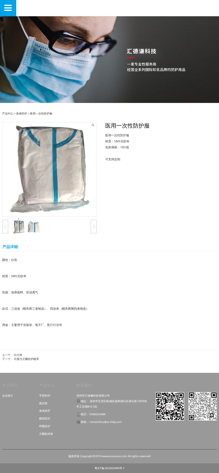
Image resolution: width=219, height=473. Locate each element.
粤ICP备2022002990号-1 (109, 468)
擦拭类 (43, 403)
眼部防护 (44, 418)
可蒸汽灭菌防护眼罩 (26, 359)
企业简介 (7, 395)
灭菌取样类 (46, 434)
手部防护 (44, 395)
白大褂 (18, 355)
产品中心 (7, 113)
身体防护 (21, 113)
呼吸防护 (44, 426)
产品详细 (10, 246)
